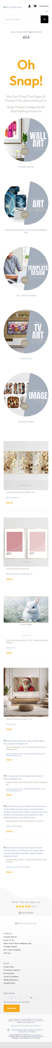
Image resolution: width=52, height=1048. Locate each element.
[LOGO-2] (13, 7)
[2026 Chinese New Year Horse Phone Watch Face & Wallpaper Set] (26, 741)
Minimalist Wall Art (12, 574)
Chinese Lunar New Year (14, 753)
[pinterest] (26, 998)
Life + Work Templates (26, 295)
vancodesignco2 (35, 1025)
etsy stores (14, 1025)
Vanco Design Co (34, 1035)
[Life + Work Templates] (26, 248)
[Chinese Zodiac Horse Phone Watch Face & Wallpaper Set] (26, 776)
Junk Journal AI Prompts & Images (18, 867)
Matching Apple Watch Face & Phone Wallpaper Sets (26, 231)
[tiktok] (21, 998)
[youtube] (31, 998)
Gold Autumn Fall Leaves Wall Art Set (20, 492)
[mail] (36, 998)
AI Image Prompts (26, 421)
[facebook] (5, 998)
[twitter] (16, 998)
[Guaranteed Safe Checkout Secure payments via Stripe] (26, 1030)
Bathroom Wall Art (12, 497)
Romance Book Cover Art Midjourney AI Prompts (25, 821)
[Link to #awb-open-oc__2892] (46, 11)
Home (13, 32)
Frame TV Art (26, 358)
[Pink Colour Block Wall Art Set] (26, 519)
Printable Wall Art (26, 167)
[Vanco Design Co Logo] (26, 923)
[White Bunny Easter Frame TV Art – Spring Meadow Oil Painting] (26, 590)
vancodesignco (24, 1025)
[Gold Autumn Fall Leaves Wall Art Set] (26, 442)
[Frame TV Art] (26, 311)
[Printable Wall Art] (26, 119)
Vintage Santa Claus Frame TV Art (19, 719)
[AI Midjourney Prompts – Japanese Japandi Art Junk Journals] (26, 847)
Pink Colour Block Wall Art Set (17, 569)
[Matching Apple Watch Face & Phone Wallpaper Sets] (26, 182)
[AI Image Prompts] (26, 374)
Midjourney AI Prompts (14, 826)
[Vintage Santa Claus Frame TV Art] (26, 669)
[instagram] (11, 998)
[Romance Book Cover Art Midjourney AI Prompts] (26, 806)
